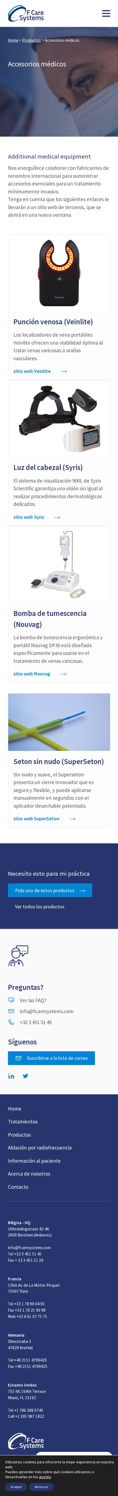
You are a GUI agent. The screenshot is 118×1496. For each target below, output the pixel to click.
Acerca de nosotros (29, 1173)
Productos (31, 40)
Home (13, 40)
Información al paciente (34, 1160)
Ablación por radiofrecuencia (40, 1147)
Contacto (18, 1187)
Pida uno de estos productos (44, 890)
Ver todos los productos (39, 906)
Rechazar (41, 1487)
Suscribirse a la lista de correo (57, 1058)
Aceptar (16, 1487)
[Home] (26, 13)
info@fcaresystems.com (47, 1011)
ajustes (45, 1476)
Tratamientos (23, 1121)
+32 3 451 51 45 (36, 1022)
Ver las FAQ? (33, 1000)
